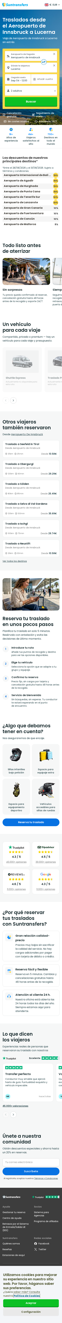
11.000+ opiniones (16, 889)
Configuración (31, 1312)
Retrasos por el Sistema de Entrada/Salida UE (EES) (16, 1227)
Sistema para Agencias (41, 1214)
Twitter (42, 1249)
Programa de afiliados (46, 1221)
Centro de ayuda (12, 1218)
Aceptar (31, 1303)
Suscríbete (31, 1171)
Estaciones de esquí (14, 1255)
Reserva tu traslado (31, 822)
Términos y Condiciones (46, 1178)
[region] (31, 1294)
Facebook (43, 1243)
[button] (54, 54)
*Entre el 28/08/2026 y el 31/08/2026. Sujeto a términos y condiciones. (28, 169)
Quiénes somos (11, 1243)
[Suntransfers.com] (15, 5)
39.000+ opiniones (46, 862)
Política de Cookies (27, 1296)
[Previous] (6, 400)
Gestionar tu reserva (14, 1212)
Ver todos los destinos (15, 561)
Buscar (31, 101)
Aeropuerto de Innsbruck (27, 434)
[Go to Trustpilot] (45, 1197)
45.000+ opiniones (16, 862)
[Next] (13, 400)
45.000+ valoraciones (15, 1106)
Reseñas (7, 1249)
